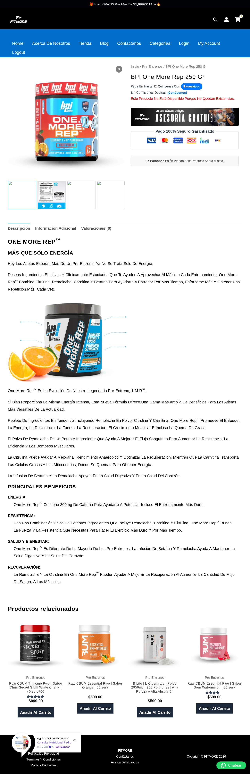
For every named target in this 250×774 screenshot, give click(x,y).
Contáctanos (129, 43)
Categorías (160, 43)
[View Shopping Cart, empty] (237, 19)
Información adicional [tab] (55, 228)
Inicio (135, 66)
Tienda (85, 43)
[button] (215, 19)
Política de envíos (43, 765)
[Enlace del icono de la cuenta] (226, 19)
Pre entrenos (152, 66)
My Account (209, 43)
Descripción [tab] (19, 228)
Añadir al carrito (35, 712)
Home (17, 43)
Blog (104, 43)
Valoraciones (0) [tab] (96, 228)
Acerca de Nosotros (51, 43)
